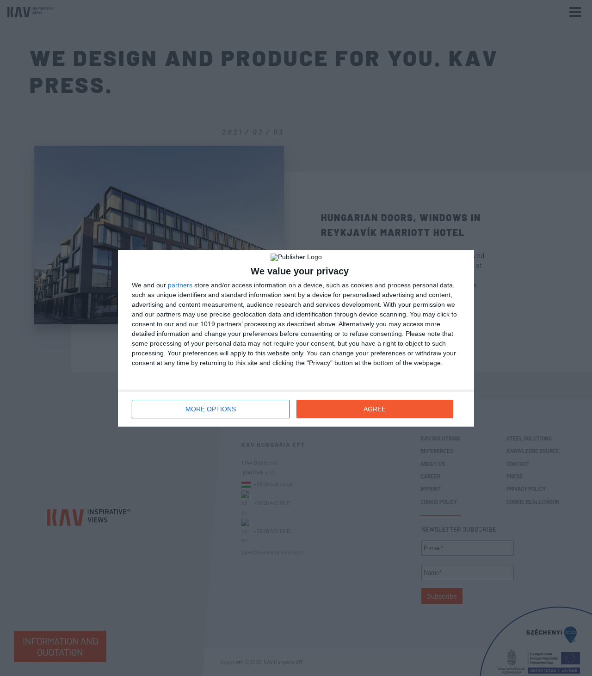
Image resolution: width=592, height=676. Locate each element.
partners (180, 285)
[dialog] (296, 338)
